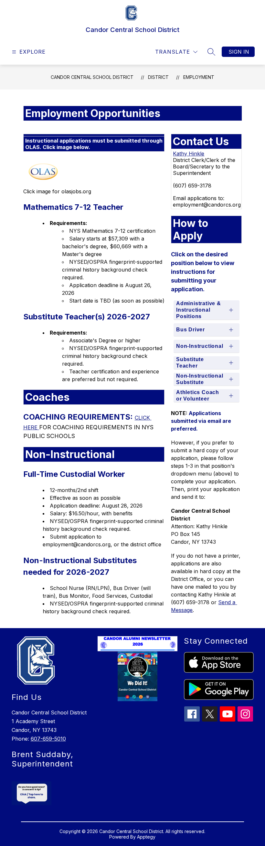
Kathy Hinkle (188, 153)
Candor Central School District (92, 77)
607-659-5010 (48, 738)
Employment (198, 77)
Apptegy (146, 837)
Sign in (238, 51)
